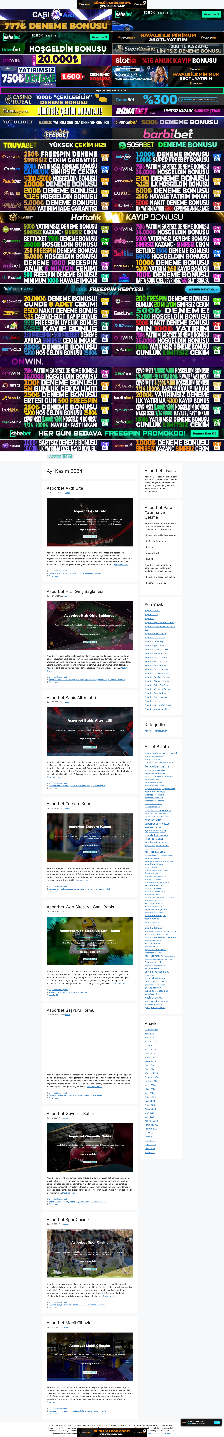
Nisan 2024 (150, 1089)
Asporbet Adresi (152, 611)
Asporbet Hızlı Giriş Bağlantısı (75, 591)
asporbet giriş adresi (156, 835)
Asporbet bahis (157, 766)
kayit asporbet (96, 1095)
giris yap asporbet (153, 988)
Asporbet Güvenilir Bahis (70, 1113)
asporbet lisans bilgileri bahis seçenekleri (157, 882)
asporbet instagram (154, 864)
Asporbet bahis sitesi (155, 773)
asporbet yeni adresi (154, 953)
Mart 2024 (150, 1093)
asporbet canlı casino (154, 801)
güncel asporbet (152, 994)
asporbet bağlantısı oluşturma (154, 782)
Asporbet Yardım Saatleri (156, 709)
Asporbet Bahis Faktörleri (156, 685)
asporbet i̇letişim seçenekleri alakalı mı (156, 870)
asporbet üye (169, 959)
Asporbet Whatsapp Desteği (158, 689)
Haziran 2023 (151, 1129)
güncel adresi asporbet (156, 991)
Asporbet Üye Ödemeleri (156, 673)
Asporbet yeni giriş (98, 1305)
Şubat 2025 (150, 1049)
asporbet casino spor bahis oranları (155, 814)
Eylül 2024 (149, 1069)
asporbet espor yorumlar (163, 817)
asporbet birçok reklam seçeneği (154, 785)
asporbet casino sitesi (73, 573)
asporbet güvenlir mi (152, 855)
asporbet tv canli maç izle (156, 934)
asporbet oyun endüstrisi (152, 900)
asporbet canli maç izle (155, 795)
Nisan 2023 (150, 1137)
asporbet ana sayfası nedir (153, 759)
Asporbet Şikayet (152, 968)
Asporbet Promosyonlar (58, 571)
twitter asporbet (167, 1001)
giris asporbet (150, 985)
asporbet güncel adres (156, 842)
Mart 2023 (150, 1141)
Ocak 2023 (150, 1148)
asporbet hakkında (167, 855)
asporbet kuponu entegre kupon (81, 889)
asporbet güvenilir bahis (79, 1202)
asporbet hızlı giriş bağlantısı (95, 680)
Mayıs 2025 (150, 1045)
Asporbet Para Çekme (156, 909)
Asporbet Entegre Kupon (70, 803)
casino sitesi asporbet (116, 680)
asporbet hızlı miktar (167, 861)
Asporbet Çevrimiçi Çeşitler (157, 677)
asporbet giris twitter (157, 823)
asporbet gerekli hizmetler (79, 1095)
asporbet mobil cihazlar (58, 1411)
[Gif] (112, 217)
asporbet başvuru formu (58, 1095)
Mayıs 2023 (150, 1133)
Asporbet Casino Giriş (155, 637)
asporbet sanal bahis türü (80, 786)
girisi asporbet (161, 985)
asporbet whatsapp (98, 1202)
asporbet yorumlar (169, 956)
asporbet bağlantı (167, 777)
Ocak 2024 (150, 1101)
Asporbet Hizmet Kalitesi (156, 653)
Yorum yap (53, 576)
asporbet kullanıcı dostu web (153, 879)
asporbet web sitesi (167, 937)
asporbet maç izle (153, 885)
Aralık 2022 (150, 1152)
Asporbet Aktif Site (65, 488)
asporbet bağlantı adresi (152, 779)
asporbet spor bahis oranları (153, 925)
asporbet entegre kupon (58, 889)
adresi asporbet (153, 753)
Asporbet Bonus (153, 788)
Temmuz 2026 (151, 1029)
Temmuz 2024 (151, 1077)
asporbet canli (168, 788)
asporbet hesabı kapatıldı (152, 861)
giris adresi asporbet (156, 981)
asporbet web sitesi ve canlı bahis (74, 992)
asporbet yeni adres (155, 949)
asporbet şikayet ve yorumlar (60, 1305)
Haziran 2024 (151, 1081)
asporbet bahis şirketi (153, 777)
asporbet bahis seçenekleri (155, 770)
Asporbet (149, 618)
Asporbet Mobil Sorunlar (156, 661)
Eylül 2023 (149, 1117)
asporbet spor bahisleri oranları (81, 1411)
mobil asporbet (152, 1001)
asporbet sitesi (152, 918)
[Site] (56, 157)
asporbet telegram (98, 786)
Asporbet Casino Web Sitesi (158, 705)
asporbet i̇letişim (151, 867)
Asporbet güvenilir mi (155, 851)
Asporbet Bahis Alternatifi (71, 697)
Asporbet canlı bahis (154, 798)
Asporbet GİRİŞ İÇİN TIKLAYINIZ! (112, 90)
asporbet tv (170, 931)
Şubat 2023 (150, 1145)
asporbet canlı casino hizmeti (153, 804)
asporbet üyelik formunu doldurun (155, 965)
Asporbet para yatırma (153, 906)
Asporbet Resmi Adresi (155, 693)
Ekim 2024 (150, 1065)
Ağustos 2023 (151, 1121)
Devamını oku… (121, 565)
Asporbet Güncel (154, 838)
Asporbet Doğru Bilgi (154, 641)
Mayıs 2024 (150, 1085)
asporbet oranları (168, 897)
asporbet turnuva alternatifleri (153, 931)
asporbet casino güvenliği (59, 1202)
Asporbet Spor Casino (68, 1219)
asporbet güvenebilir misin (153, 849)
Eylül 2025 (149, 1037)
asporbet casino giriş (153, 807)
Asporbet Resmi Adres (155, 665)
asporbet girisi (55, 992)
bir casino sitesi (149, 975)
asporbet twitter (100, 1411)
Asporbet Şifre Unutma (155, 645)
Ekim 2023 (150, 1113)
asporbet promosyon (155, 915)
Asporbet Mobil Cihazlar (70, 1322)
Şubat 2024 (150, 1097)
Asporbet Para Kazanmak (157, 697)
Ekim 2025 (149, 1033)
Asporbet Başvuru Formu (70, 1010)
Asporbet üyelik (153, 962)
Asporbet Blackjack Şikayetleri (159, 681)
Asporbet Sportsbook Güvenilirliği (160, 622)
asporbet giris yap (153, 827)
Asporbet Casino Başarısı (156, 669)
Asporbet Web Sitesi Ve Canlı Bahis (80, 906)
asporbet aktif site (56, 573)
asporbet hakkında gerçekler (153, 858)
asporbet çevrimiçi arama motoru (154, 959)
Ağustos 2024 (151, 1073)
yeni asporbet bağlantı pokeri (153, 1004)
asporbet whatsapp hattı (152, 946)
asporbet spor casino (81, 1305)
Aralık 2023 (150, 1105)
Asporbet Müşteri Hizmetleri (155, 891)
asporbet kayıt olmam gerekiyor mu (155, 876)
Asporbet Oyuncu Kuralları (157, 649)
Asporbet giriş (155, 831)
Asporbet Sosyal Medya (156, 657)
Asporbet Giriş (151, 614)
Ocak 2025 (150, 1053)
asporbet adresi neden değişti (154, 756)
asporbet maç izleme (153, 888)
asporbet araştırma (169, 762)
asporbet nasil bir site (153, 897)
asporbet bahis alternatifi (59, 786)
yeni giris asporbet (102, 889)
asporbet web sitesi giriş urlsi (154, 940)
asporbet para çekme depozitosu (154, 912)
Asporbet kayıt (152, 873)
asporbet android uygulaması (153, 762)
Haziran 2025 (151, 1041)
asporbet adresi (170, 753)
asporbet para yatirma (154, 903)
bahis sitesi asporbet (157, 971)
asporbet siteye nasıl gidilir (153, 922)
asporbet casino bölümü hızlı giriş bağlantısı (66, 680)
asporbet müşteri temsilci (152, 894)
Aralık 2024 (150, 1057)
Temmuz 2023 (151, 1125)
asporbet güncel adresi (157, 845)
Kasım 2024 (150, 1061)
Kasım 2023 (150, 1109)
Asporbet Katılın (152, 701)
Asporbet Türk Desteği (155, 633)
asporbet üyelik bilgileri (92, 573)
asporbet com (150, 817)
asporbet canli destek (155, 791)
